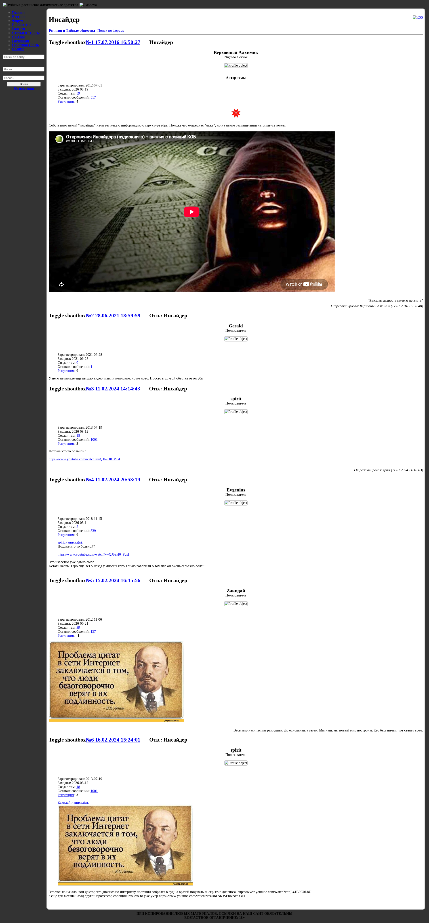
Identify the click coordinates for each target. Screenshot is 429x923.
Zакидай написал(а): (73, 802)
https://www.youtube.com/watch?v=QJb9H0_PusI (84, 459)
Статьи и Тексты (26, 33)
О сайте (18, 49)
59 (78, 93)
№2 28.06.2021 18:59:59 (113, 315)
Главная (18, 13)
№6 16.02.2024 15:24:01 (113, 740)
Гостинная (20, 41)
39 (78, 627)
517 (93, 97)
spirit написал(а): (70, 542)
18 (78, 435)
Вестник (18, 17)
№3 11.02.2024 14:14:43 (113, 389)
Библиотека (21, 25)
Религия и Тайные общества (72, 30)
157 (93, 631)
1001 (94, 439)
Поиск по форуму (110, 30)
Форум (17, 21)
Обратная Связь (25, 45)
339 (93, 531)
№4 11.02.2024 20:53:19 (113, 480)
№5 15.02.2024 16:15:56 (113, 580)
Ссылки (18, 37)
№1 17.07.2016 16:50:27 (113, 42)
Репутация (66, 101)
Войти (24, 84)
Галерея (18, 29)
